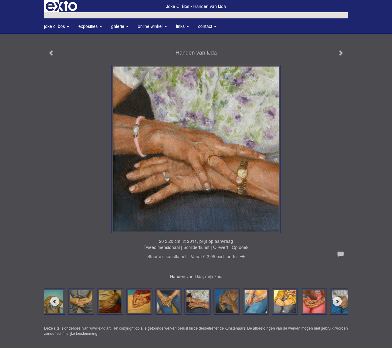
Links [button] (181, 26)
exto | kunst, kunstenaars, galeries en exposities (61, 6)
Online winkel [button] (151, 26)
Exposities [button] (88, 26)
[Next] (337, 301)
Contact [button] (205, 26)
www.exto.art (100, 328)
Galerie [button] (118, 26)
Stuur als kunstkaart (192, 256)
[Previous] (54, 301)
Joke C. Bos (177, 6)
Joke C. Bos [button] (55, 26)
